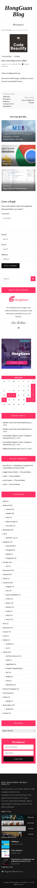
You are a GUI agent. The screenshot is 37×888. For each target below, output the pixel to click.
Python (5, 697)
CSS (7, 591)
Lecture (5, 632)
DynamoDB (10, 546)
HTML (8, 599)
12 (33, 390)
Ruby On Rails (10, 522)
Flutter (5, 579)
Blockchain (6, 530)
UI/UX (8, 615)
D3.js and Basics (25, 472)
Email (3, 245)
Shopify (8, 677)
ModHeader (7, 164)
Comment (5, 214)
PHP (7, 517)
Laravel (8, 509)
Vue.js (17, 137)
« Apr (3, 377)
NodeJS (8, 513)
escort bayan (7, 480)
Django (8, 701)
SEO (7, 672)
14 (9, 395)
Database (6, 542)
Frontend (21, 133)
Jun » (33, 377)
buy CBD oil (7, 465)
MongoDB (9, 550)
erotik (5, 476)
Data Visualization (12, 595)
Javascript (29, 133)
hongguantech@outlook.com (13, 871)
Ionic (4, 624)
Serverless (9, 526)
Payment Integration (10, 689)
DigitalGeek (10, 664)
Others (17, 56)
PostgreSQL (10, 558)
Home (3, 30)
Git (7, 566)
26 (33, 400)
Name (4, 235)
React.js (11, 137)
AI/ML (8, 660)
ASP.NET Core (11, 538)
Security (5, 713)
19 (33, 395)
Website (4, 255)
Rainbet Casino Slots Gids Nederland (15, 423)
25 (28, 400)
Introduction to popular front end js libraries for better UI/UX (22, 860)
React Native (7, 705)
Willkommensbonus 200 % (12, 449)
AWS (4, 501)
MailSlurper (15, 841)
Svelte (8, 611)
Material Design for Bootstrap (13, 139)
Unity (8, 681)
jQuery (5, 137)
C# (4, 534)
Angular (6, 133)
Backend (6, 505)
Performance (7, 693)
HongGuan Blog (18, 11)
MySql (8, 554)
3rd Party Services (12, 656)
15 (13, 395)
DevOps (6, 562)
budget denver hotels (10, 472)
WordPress (9, 685)
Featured (6, 574)
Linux (5, 636)
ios (7, 648)
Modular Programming (13, 668)
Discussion (8, 30)
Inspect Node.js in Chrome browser (15, 188)
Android (8, 644)
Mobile (5, 640)
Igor (4, 64)
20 (4, 400)
